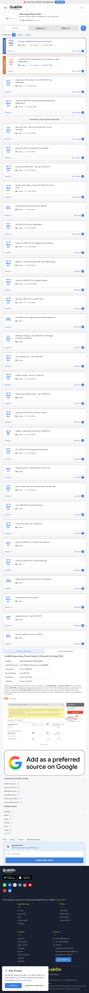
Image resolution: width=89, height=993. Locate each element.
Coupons (41, 28)
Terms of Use (22, 945)
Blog (19, 917)
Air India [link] (6, 823)
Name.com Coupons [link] (10, 787)
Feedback (21, 961)
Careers (20, 951)
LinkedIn (42, 690)
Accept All (13, 986)
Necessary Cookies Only (34, 986)
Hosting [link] (12, 839)
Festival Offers (65, 920)
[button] (83, 28)
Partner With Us (24, 955)
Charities (20, 923)
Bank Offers (64, 917)
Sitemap (21, 958)
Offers (65, 28)
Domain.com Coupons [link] (11, 799)
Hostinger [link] (7, 811)
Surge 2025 (21, 914)
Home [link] (4, 839)
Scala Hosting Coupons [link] (11, 802)
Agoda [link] (6, 830)
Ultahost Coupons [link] (10, 784)
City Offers (64, 911)
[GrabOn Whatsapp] (4, 886)
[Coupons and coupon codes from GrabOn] (16, 8)
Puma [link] (6, 826)
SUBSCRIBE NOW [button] (44, 860)
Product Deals (22, 920)
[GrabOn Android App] (9, 877)
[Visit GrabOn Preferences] (44, 763)
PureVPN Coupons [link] (10, 795)
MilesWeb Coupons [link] (10, 791)
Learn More (61, 900)
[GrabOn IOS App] (25, 877)
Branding (21, 948)
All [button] (14, 35)
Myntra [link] (6, 815)
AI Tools (20, 911)
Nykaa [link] (6, 819)
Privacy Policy (23, 942)
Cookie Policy (26, 980)
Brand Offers (64, 914)
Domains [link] (21, 839)
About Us (21, 938)
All (16, 28)
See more (7, 833)
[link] (10, 886)
